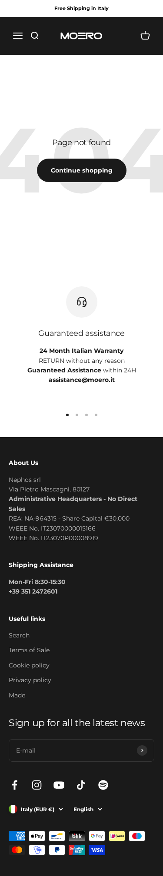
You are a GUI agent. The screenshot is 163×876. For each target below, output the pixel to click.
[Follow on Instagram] (37, 785)
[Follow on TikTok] (81, 785)
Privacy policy (30, 680)
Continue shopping (82, 170)
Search (19, 635)
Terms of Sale (29, 650)
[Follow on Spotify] (103, 785)
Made (17, 695)
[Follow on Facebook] (14, 785)
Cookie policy (29, 665)
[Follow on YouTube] (59, 785)
